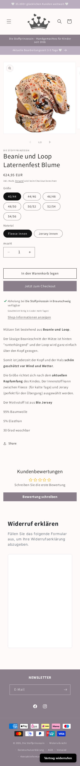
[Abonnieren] (65, 689)
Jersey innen (48, 234)
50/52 (32, 206)
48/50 (12, 206)
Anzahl (7, 243)
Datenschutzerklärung (31, 749)
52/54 (51, 206)
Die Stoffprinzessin (33, 743)
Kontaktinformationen (33, 756)
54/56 (12, 216)
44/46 (32, 196)
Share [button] (12, 443)
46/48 (51, 196)
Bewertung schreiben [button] (39, 496)
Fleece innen (17, 234)
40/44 (12, 196)
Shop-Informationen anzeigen (29, 317)
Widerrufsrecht (58, 743)
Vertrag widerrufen (58, 758)
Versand (19, 180)
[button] (9, 21)
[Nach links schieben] (30, 142)
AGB (50, 749)
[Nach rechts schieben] (50, 142)
